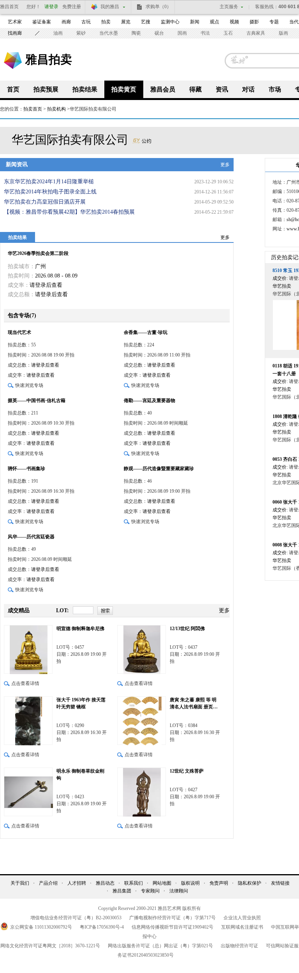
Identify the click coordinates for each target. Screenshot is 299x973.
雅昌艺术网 (13, 60)
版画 (283, 33)
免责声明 (218, 883)
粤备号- (102, 927)
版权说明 (190, 883)
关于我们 (20, 883)
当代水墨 (108, 33)
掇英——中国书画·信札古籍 (36, 400)
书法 (205, 33)
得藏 (195, 89)
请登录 (51, 6)
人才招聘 (76, 883)
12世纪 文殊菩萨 (187, 771)
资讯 (222, 89)
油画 (58, 33)
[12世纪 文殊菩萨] (141, 792)
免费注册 (71, 6)
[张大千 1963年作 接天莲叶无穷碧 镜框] (28, 720)
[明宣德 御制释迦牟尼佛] (28, 649)
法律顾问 (178, 891)
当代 (294, 22)
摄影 (254, 22)
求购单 (158, 6)
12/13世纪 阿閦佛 (187, 628)
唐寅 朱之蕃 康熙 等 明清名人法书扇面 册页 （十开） (193, 703)
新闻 (194, 22)
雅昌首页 (9, 6)
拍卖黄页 (123, 89)
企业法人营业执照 (242, 917)
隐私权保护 (249, 883)
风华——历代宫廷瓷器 (31, 536)
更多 (225, 164)
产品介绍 (48, 883)
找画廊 (15, 33)
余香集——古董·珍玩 (145, 332)
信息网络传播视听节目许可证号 (172, 927)
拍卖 (106, 22)
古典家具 (255, 33)
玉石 (228, 33)
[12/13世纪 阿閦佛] (141, 649)
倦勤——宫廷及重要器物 (149, 400)
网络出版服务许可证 (160, 945)
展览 (125, 22)
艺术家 (15, 22)
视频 (234, 22)
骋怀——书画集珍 (26, 468)
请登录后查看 (46, 285)
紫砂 (81, 33)
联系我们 (133, 883)
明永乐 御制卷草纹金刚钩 (80, 774)
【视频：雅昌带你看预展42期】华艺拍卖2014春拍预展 (69, 212)
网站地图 (162, 883)
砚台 (159, 33)
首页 (13, 89)
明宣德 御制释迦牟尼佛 (80, 628)
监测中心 (170, 22)
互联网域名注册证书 (242, 927)
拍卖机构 (56, 109)
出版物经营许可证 (239, 945)
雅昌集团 (122, 891)
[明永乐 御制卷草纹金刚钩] (28, 792)
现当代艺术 (19, 332)
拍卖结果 (84, 89)
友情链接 (280, 883)
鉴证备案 (41, 22)
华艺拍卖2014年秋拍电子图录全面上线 (50, 192)
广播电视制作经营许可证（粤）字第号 (172, 917)
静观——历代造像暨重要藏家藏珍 (159, 468)
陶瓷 (136, 33)
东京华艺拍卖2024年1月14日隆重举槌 (49, 181)
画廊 (66, 22)
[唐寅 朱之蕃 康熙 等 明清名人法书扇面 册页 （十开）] (141, 720)
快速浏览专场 (29, 385)
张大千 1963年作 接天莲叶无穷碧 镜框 (81, 703)
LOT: (62, 610)
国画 (182, 33)
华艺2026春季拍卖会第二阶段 (38, 253)
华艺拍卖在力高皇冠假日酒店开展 (45, 202)
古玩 (86, 22)
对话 (248, 89)
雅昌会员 (162, 89)
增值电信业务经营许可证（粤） (75, 917)
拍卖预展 (45, 89)
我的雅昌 (109, 6)
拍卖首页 (32, 109)
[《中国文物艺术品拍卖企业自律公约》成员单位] (141, 139)
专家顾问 (150, 891)
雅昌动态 (105, 883)
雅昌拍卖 (48, 59)
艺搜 (145, 22)
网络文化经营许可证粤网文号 (50, 945)
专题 (274, 22)
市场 (275, 89)
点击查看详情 (25, 683)
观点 (214, 22)
